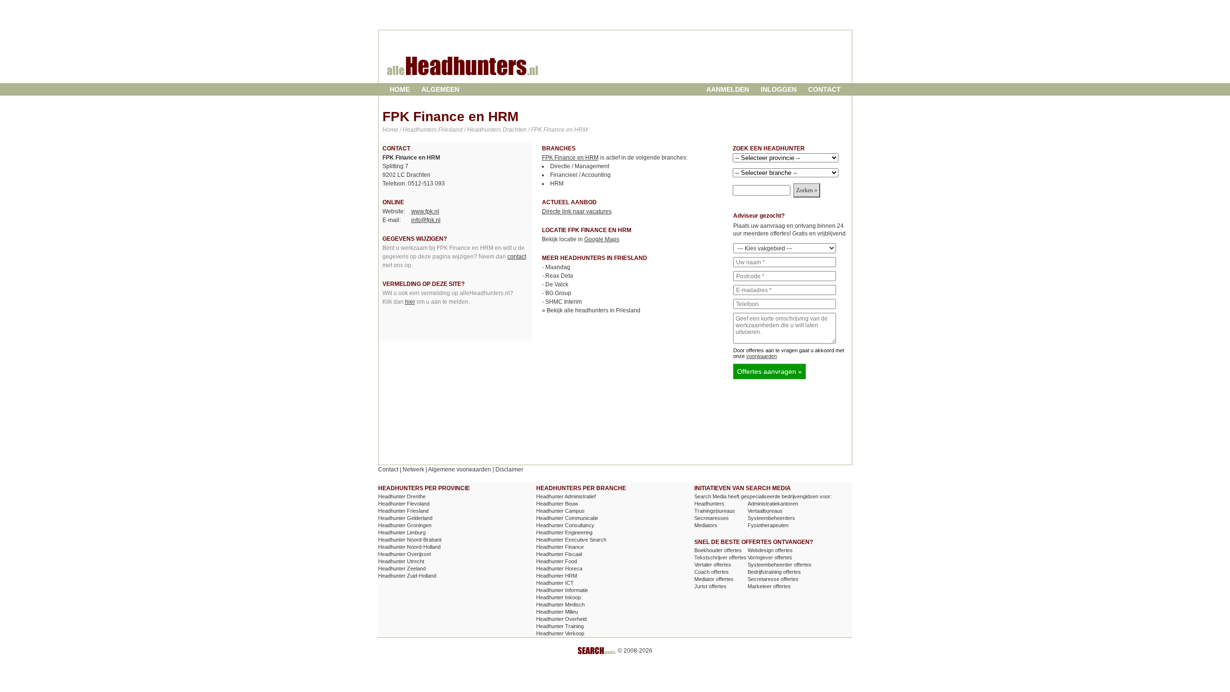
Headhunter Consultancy (565, 525)
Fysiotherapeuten (768, 525)
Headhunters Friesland (433, 129)
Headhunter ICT (555, 583)
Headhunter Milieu (557, 612)
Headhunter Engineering (564, 532)
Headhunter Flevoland (404, 504)
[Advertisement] (736, 64)
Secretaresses (711, 518)
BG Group (558, 293)
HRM (557, 183)
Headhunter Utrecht (401, 561)
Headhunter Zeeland (402, 568)
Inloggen (779, 89)
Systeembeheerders (771, 518)
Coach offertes (711, 572)
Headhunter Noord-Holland (409, 547)
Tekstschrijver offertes (720, 557)
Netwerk (413, 469)
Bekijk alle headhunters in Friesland (593, 310)
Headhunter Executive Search (571, 540)
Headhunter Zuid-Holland (407, 576)
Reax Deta (559, 275)
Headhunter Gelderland (405, 518)
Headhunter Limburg (402, 532)
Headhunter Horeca (559, 568)
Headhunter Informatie (562, 590)
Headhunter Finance (560, 547)
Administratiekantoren (773, 504)
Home (400, 89)
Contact (824, 89)
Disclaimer (509, 469)
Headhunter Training (560, 626)
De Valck (556, 284)
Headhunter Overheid (561, 619)
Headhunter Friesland (403, 511)
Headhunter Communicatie (567, 518)
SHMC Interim (563, 301)
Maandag (557, 267)
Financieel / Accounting (580, 175)
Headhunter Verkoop (560, 633)
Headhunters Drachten (497, 129)
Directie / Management (579, 166)
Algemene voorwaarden (459, 469)
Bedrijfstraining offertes (774, 572)
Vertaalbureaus (765, 511)
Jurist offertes (710, 586)
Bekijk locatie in (580, 239)
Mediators (705, 525)
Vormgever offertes (770, 557)
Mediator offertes (714, 579)
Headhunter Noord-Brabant (410, 540)
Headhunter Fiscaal (559, 554)
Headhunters (709, 504)
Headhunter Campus (560, 511)
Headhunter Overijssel (404, 554)
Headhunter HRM (556, 576)
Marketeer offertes (769, 586)
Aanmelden (727, 89)
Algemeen (440, 89)
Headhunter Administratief (566, 496)
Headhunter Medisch (560, 604)
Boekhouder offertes (718, 550)
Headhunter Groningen (404, 525)
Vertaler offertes (712, 565)
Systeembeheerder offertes (780, 565)
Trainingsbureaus (714, 511)
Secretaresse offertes (773, 579)
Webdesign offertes (770, 550)
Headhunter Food (556, 561)
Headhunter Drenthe (402, 496)
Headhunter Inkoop (558, 597)
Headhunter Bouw (557, 504)
